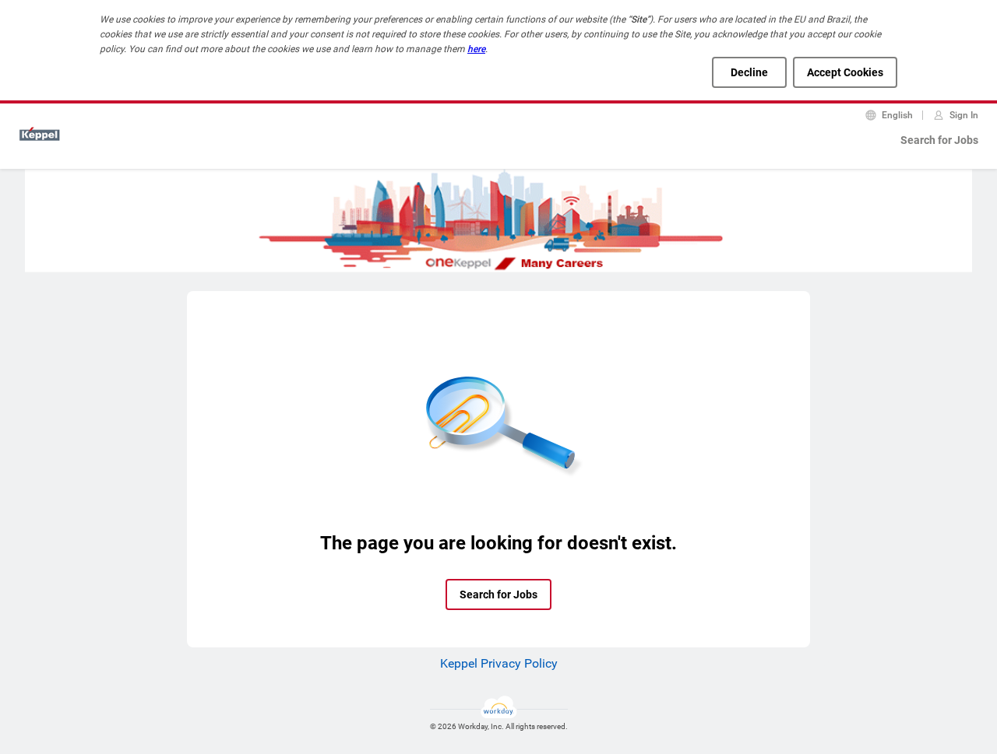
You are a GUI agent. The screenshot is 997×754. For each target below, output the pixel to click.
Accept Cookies (845, 72)
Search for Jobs (939, 140)
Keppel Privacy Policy (499, 663)
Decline (749, 72)
